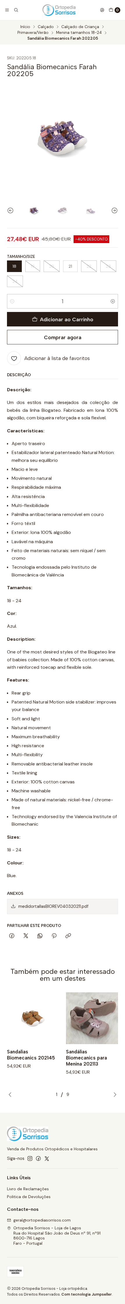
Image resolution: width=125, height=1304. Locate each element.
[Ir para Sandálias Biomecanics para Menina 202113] (92, 1018)
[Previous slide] (11, 210)
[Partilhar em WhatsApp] (40, 936)
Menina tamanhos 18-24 (79, 33)
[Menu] (6, 10)
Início (25, 27)
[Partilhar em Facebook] (12, 936)
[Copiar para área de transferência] (68, 936)
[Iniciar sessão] (102, 10)
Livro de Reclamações (28, 1188)
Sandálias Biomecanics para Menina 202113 (86, 1058)
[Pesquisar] (15, 10)
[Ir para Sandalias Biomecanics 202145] (33, 1018)
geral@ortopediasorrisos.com (42, 1220)
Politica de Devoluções (29, 1196)
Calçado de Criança (80, 27)
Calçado (46, 27)
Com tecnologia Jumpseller (86, 1294)
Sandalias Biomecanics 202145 (31, 1055)
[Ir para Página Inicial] (59, 10)
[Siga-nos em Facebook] (38, 1158)
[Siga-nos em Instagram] (30, 1158)
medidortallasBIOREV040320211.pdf (53, 906)
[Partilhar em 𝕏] (26, 936)
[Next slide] (113, 210)
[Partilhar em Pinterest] (54, 936)
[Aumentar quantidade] (113, 301)
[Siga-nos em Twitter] (47, 1158)
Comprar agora (62, 337)
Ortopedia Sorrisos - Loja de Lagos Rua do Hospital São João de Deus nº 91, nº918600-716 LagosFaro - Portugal (57, 1235)
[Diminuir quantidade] (12, 301)
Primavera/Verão (33, 33)
